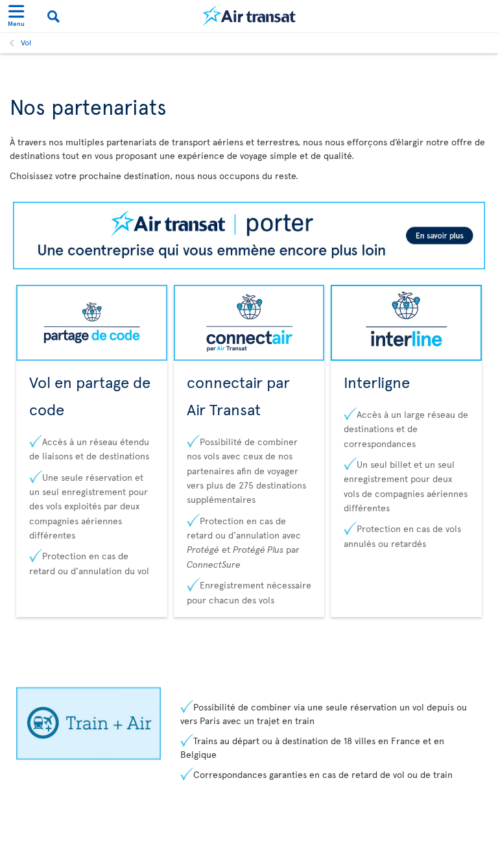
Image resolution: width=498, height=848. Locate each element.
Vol (26, 42)
